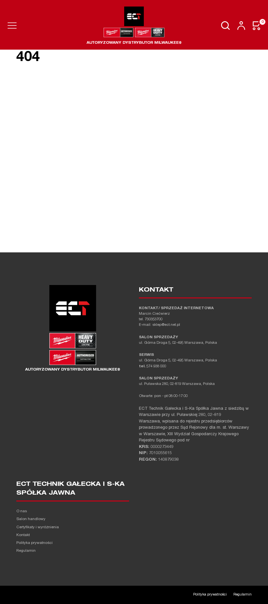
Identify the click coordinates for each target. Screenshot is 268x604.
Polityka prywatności (34, 543)
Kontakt (23, 535)
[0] (256, 25)
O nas (21, 511)
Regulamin (26, 551)
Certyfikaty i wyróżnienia (37, 527)
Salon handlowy (30, 519)
